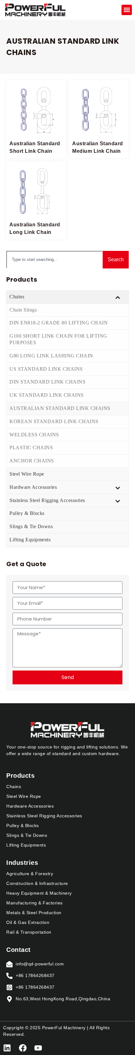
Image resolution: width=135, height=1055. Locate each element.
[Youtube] (38, 1048)
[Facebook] (23, 1048)
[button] (127, 10)
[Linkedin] (7, 1048)
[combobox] (54, 259)
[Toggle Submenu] (118, 296)
